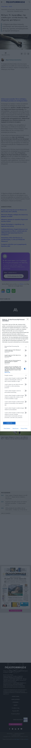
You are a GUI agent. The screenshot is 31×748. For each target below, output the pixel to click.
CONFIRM (9, 423)
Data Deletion (7, 428)
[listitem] (15, 347)
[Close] (28, 319)
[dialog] (15, 374)
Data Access (15, 428)
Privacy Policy (24, 428)
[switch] (25, 350)
